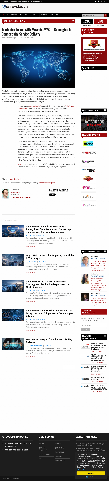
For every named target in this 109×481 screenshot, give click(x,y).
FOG (41, 458)
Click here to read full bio (21, 198)
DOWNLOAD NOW (97, 351)
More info (80, 468)
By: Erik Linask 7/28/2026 (36, 262)
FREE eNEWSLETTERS (15, 1)
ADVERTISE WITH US (36, 1)
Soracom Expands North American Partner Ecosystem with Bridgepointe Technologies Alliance (49, 313)
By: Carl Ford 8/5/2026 (35, 236)
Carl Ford (94, 256)
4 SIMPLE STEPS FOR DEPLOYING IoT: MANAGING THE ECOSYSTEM (98, 369)
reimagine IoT (35, 106)
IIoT (8, 15)
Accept (91, 473)
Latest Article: (99, 259)
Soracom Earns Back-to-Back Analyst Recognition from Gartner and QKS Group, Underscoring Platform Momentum (48, 229)
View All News (69, 367)
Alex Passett (95, 293)
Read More (29, 247)
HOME (6, 1)
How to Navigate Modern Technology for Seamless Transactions (91, 444)
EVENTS (59, 456)
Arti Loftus (95, 274)
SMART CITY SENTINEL (16, 15)
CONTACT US (26, 1)
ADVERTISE (60, 452)
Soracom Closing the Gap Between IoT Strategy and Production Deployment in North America (47, 284)
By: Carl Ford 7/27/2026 (35, 291)
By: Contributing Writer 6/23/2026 (39, 346)
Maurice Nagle (10, 37)
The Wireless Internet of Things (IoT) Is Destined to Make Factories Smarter (98, 357)
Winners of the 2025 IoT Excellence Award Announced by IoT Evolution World (93, 56)
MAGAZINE (60, 448)
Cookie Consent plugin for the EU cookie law (91, 477)
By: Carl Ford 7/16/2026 (35, 320)
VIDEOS (59, 444)
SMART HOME (45, 454)
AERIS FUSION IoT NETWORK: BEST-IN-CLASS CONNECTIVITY (99, 387)
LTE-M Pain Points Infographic (97, 378)
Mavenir (21, 164)
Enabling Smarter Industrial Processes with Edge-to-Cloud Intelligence (98, 346)
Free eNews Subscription (46, 183)
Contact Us (54, 15)
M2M (42, 444)
